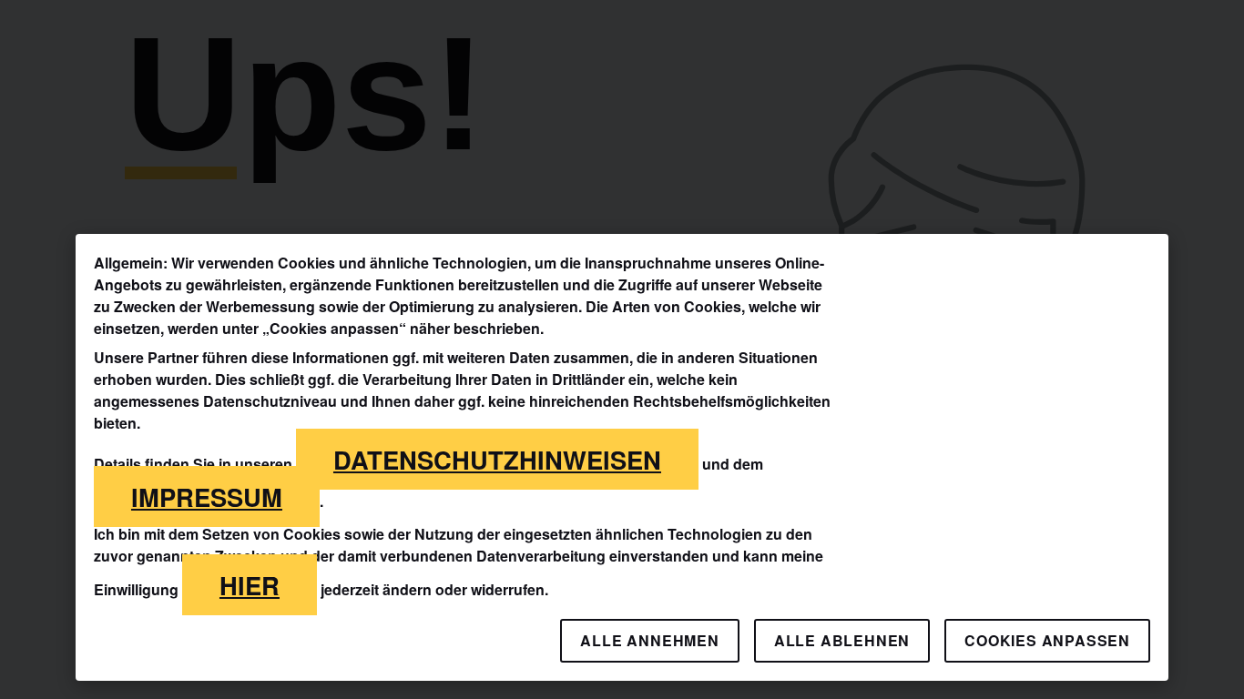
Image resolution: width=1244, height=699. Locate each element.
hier (249, 585)
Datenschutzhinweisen (497, 459)
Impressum (206, 496)
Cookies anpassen (1047, 640)
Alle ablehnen (842, 640)
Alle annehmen (649, 640)
